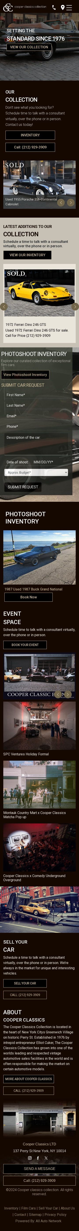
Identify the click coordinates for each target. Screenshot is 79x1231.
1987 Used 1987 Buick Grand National (33, 589)
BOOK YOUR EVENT (25, 645)
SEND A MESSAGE (39, 1169)
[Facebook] (38, 1158)
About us (68, 1208)
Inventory (11, 1208)
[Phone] (54, 7)
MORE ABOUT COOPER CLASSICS (28, 1079)
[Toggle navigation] (70, 6)
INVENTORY (30, 135)
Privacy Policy (55, 1215)
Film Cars (28, 1208)
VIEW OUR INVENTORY (27, 255)
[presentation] (61, 202)
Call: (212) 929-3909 (30, 147)
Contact (20, 1215)
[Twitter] (46, 1158)
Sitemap (35, 1215)
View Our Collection (29, 47)
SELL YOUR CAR (25, 983)
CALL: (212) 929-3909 (29, 1090)
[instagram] (29, 1158)
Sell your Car (48, 1208)
